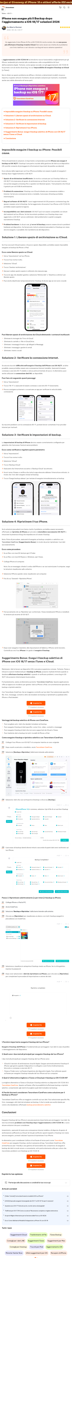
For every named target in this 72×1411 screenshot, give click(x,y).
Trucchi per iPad (36, 1247)
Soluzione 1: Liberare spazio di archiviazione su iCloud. (28, 116)
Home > (4, 13)
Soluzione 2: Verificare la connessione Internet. (25, 120)
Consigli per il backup (18, 1247)
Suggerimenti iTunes (36, 1241)
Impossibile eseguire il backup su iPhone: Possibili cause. (29, 112)
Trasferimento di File (38, 1235)
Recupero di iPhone (58, 1253)
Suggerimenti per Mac (56, 1241)
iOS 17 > (10, 13)
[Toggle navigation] (68, 7)
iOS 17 (20, 30)
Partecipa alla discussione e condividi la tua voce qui (30, 1183)
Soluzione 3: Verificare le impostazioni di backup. (26, 124)
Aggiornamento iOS (54, 1247)
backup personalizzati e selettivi (39, 1105)
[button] (35, 1257)
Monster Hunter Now (14, 1253)
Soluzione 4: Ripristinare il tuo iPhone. (21, 128)
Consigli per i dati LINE (16, 1241)
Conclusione (10, 138)
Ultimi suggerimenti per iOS (37, 1253)
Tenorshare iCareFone (10, 542)
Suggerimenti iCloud (18, 1235)
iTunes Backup (56, 1235)
